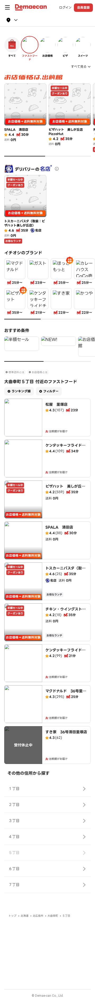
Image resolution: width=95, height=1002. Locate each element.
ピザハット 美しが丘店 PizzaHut (67, 488)
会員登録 (83, 7)
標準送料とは (16, 372)
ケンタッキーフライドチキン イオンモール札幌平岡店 (65, 450)
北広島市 (38, 916)
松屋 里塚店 (56, 404)
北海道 (24, 916)
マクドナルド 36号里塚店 (65, 693)
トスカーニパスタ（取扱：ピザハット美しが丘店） (65, 573)
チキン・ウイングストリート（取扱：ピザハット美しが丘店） (65, 614)
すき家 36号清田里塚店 (66, 732)
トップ (12, 916)
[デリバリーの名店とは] (57, 169)
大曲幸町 (53, 916)
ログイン (65, 8)
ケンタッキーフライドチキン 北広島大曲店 (65, 652)
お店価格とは (40, 372)
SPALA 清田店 (59, 527)
